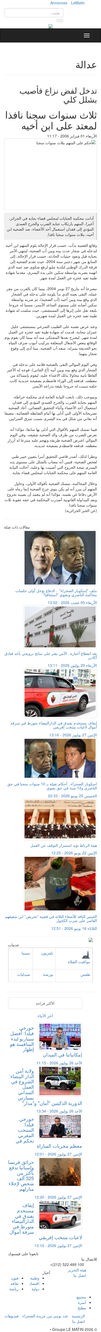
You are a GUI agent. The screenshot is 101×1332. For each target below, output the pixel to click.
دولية (35, 1288)
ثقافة (15, 1283)
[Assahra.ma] (50, 25)
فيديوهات (11, 1315)
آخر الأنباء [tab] (45, 1015)
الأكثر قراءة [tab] (45, 1003)
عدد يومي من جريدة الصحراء (45, 1315)
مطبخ (82, 1307)
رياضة (14, 1288)
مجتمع (81, 1297)
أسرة (82, 1302)
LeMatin (78, 2)
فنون (15, 1278)
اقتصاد (34, 1283)
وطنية (34, 1278)
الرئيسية (78, 1315)
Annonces (58, 2)
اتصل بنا (80, 1275)
